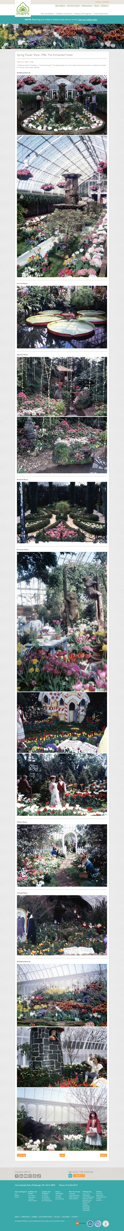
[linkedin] (21, 1176)
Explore (17, 1195)
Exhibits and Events (64, 13)
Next (103, 1155)
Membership (86, 6)
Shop (96, 6)
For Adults (45, 1196)
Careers (34, 1217)
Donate (104, 6)
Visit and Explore (47, 13)
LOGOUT (106, 2)
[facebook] (17, 1176)
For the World (60, 1199)
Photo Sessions (73, 1199)
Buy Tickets (60, 6)
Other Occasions (74, 1197)
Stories (17, 1197)
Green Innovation (101, 13)
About (17, 1217)
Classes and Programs (83, 13)
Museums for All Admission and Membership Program (87, 1201)
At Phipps (58, 1196)
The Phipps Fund (101, 1197)
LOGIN (97, 2)
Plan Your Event (73, 6)
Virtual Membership (88, 1197)
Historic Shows (32, 1200)
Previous (22, 1155)
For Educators (46, 1199)
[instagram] (30, 1176)
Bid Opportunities (45, 1217)
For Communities (47, 1200)
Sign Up (78, 1176)
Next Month (31, 1197)
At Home (58, 1197)
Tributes (98, 1199)
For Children (45, 1197)
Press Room (25, 1217)
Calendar (31, 1199)
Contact (74, 1217)
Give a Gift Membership (86, 1194)
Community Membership (86, 1209)
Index (62, 1155)
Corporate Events (74, 1195)
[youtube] (26, 1176)
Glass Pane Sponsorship (99, 1194)
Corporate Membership (86, 1206)
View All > (99, 1200)
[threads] (34, 1176)
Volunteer (65, 1217)
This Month (31, 1196)
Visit (16, 1194)
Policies (57, 1217)
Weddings (72, 1194)
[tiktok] (39, 1176)
